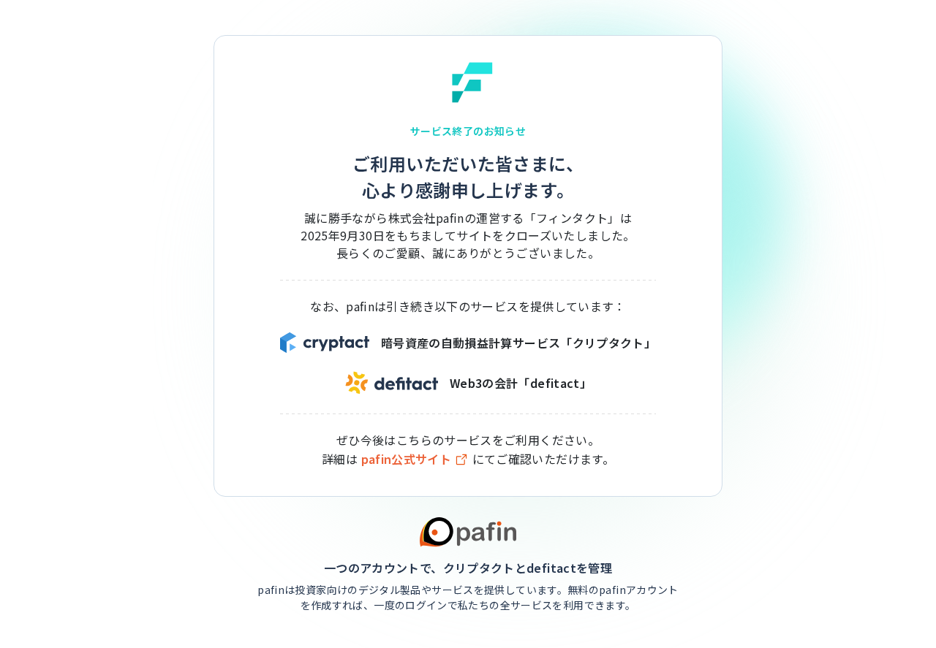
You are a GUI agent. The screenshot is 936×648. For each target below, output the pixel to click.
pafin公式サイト (406, 459)
